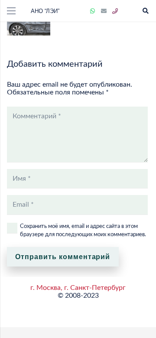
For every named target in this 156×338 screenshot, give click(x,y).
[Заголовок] (115, 11)
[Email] (104, 11)
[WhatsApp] (92, 11)
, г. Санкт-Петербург (93, 287)
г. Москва (45, 287)
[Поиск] (145, 11)
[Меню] (11, 11)
